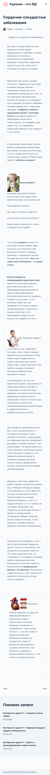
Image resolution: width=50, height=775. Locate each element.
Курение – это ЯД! (23, 4)
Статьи (29, 29)
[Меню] (46, 4)
